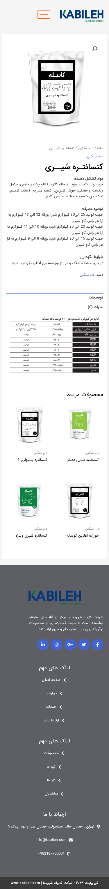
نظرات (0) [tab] (95, 307)
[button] (94, 49)
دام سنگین (85, 148)
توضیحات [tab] (96, 298)
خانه (100, 148)
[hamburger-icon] (43, 14)
